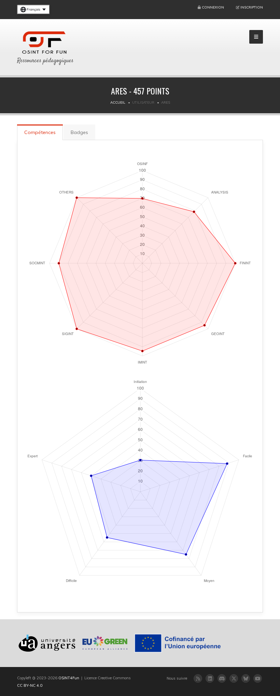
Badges (79, 132)
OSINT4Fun (68, 678)
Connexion (213, 7)
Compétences (40, 132)
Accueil (117, 102)
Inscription (251, 7)
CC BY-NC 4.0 (29, 685)
